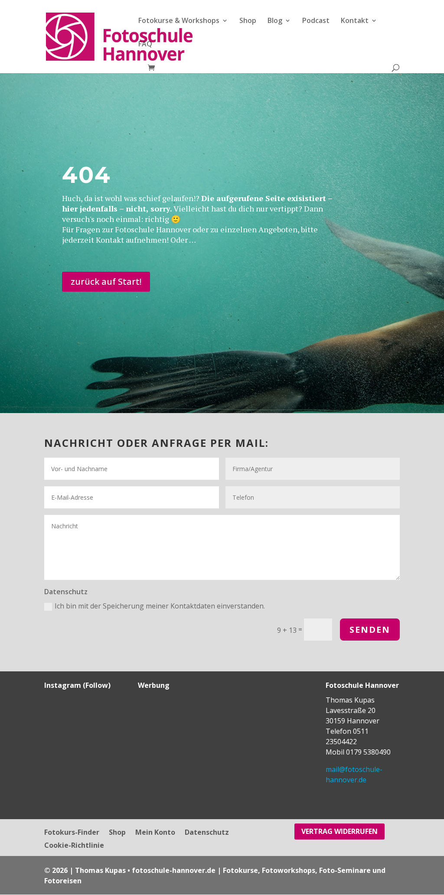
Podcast (316, 21)
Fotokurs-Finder (71, 833)
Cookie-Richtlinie (74, 846)
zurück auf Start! (106, 281)
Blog (275, 21)
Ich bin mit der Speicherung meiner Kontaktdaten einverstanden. (160, 606)
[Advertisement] (192, 749)
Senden (369, 629)
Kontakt (355, 21)
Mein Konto (155, 833)
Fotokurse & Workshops (178, 21)
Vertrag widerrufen (339, 831)
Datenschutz (207, 833)
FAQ (145, 45)
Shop (247, 21)
